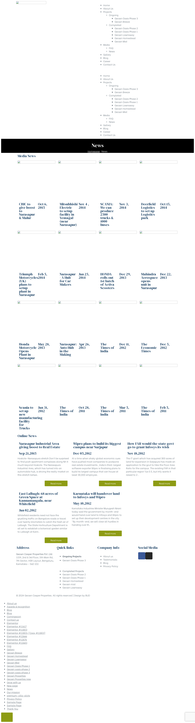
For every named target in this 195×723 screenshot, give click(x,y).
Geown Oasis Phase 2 (126, 98)
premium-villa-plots (18, 695)
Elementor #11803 (17, 629)
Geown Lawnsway (124, 105)
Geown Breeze (122, 92)
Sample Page (14, 702)
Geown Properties (16, 675)
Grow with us (14, 682)
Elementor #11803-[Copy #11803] (26, 632)
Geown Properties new (19, 679)
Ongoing (113, 85)
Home (106, 75)
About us (12, 603)
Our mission (13, 692)
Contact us (13, 619)
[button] (56, 483)
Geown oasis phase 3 (18, 672)
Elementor (12, 623)
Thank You (12, 708)
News (112, 121)
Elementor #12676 (17, 639)
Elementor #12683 (17, 642)
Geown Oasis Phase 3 (126, 88)
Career (106, 131)
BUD (87, 595)
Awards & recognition (18, 606)
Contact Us (109, 135)
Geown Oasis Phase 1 (126, 102)
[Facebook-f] (141, 555)
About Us (108, 79)
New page (12, 685)
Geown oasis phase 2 (18, 669)
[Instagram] (148, 555)
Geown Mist (121, 111)
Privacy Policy (14, 698)
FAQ (111, 118)
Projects (107, 82)
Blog (105, 128)
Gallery (107, 125)
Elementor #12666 (17, 636)
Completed (115, 95)
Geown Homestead (125, 108)
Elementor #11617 (17, 626)
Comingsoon (14, 616)
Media (106, 115)
